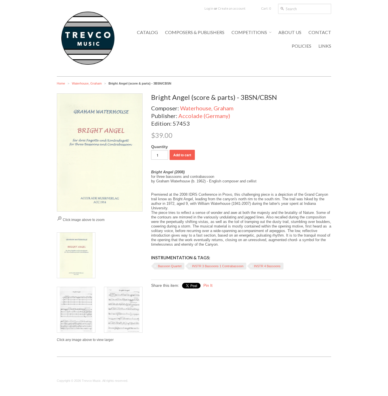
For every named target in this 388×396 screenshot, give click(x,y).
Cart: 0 (266, 8)
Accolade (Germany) (204, 115)
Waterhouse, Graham (87, 83)
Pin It (207, 285)
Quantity (159, 146)
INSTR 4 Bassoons (267, 266)
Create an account (231, 8)
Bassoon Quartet (170, 266)
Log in (209, 8)
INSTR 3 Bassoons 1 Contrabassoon (217, 266)
